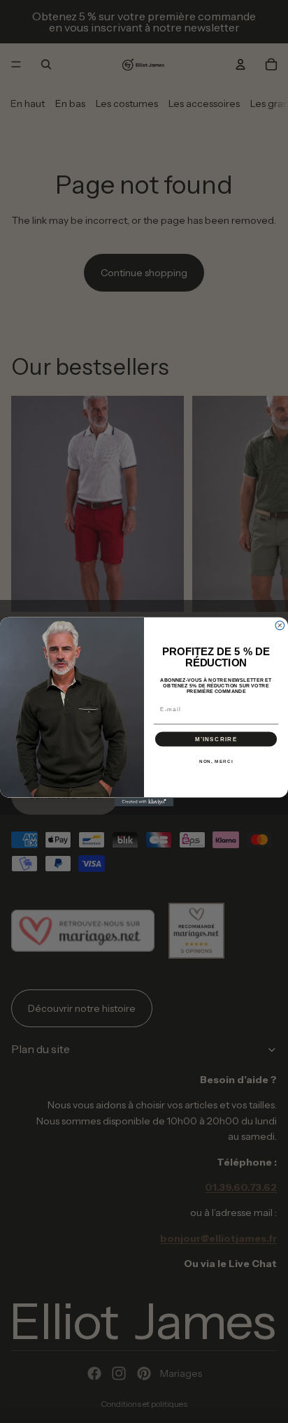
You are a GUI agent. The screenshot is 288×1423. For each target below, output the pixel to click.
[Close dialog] (280, 625)
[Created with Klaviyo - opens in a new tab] (144, 801)
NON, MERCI (216, 761)
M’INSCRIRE (216, 739)
